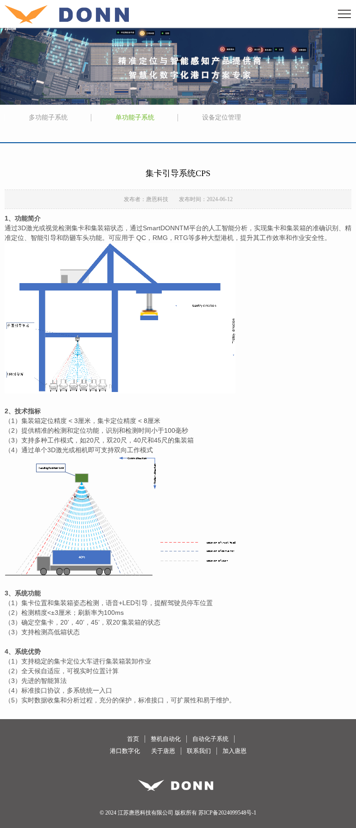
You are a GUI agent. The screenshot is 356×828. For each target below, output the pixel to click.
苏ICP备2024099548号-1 (227, 812)
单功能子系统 (134, 117)
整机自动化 (166, 738)
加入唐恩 (234, 750)
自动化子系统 (210, 738)
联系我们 (199, 750)
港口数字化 (125, 750)
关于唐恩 (163, 750)
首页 (133, 738)
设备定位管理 (221, 117)
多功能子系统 (48, 117)
